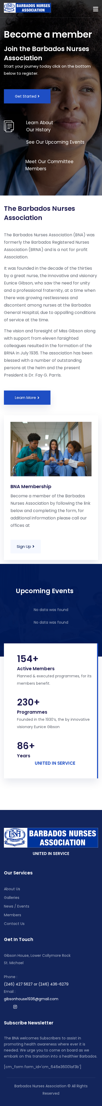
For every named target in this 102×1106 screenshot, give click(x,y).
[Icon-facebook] (5, 1007)
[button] (95, 9)
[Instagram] (15, 1007)
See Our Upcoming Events (55, 142)
